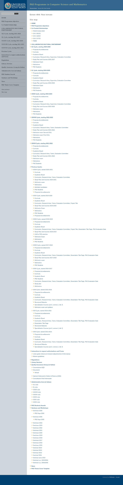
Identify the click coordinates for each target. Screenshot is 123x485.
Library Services (7, 63)
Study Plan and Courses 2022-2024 (44, 130)
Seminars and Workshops (9, 78)
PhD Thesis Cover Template (10, 85)
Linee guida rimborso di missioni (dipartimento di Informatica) (51, 354)
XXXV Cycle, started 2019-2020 (42, 195)
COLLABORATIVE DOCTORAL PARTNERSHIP (46, 44)
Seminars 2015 (37, 445)
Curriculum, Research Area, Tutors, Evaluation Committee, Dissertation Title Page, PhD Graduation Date (66, 255)
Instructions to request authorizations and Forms (47, 351)
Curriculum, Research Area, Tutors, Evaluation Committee (50, 127)
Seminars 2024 (37, 423)
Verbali (37, 372)
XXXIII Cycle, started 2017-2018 (43, 245)
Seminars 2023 (37, 425)
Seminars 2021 (37, 430)
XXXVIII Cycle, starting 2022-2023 (13, 44)
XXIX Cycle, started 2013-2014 (42, 331)
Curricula (36, 52)
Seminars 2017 (37, 440)
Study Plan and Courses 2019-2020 (45, 205)
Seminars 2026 (37, 410)
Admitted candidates (41, 187)
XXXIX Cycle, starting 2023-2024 (12, 40)
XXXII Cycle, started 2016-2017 (42, 268)
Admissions (36, 64)
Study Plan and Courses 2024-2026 (44, 83)
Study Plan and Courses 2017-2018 (45, 257)
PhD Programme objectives (10, 21)
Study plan (38, 283)
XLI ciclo (35, 384)
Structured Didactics (41, 302)
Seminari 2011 (37, 455)
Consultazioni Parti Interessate (42, 378)
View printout (5, 89)
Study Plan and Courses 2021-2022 (44, 156)
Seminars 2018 (37, 438)
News (3, 81)
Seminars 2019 (37, 435)
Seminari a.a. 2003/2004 (40, 460)
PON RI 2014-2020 (39, 31)
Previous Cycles (7, 51)
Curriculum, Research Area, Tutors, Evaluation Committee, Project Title (56, 203)
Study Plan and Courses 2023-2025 (44, 106)
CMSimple (112, 477)
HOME (4, 18)
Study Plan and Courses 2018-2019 (45, 231)
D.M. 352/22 (37, 33)
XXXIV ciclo (36, 402)
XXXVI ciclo (36, 397)
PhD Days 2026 (39, 413)
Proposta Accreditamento (40, 49)
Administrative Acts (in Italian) (11, 70)
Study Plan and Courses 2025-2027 (44, 59)
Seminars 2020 (37, 433)
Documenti (36, 370)
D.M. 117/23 (36, 38)
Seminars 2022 (37, 428)
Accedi (118, 477)
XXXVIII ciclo (37, 392)
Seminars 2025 (37, 417)
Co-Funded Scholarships (9, 25)
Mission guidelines (38, 356)
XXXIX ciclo (36, 389)
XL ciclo (35, 387)
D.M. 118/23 (36, 36)
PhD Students (37, 67)
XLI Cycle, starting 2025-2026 (11, 33)
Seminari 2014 (37, 447)
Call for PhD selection (41, 234)
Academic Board (38, 54)
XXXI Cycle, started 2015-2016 (42, 289)
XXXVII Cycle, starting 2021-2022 (13, 48)
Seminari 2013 (37, 450)
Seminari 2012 (37, 452)
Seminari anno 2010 (39, 457)
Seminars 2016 (37, 443)
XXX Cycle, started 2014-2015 (42, 310)
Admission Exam (38, 62)
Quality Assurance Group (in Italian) (13, 67)
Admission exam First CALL (41, 135)
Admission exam (38, 109)
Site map (4, 92)
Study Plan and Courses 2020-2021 (45, 179)
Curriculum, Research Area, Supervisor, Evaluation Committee (52, 57)
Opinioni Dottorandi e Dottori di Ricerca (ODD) (47, 376)
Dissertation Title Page (41, 323)
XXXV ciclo (36, 399)
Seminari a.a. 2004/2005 (40, 462)
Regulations (5, 60)
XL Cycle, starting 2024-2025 (11, 37)
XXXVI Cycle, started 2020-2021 (43, 169)
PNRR (35, 41)
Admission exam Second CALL (42, 132)
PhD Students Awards (8, 74)
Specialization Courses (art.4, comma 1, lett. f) (49, 304)
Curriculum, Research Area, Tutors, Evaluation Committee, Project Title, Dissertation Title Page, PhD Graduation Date (70, 229)
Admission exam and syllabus (44, 307)
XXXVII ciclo (36, 394)
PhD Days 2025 (39, 419)
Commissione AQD (38, 367)
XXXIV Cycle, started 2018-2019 (43, 219)
